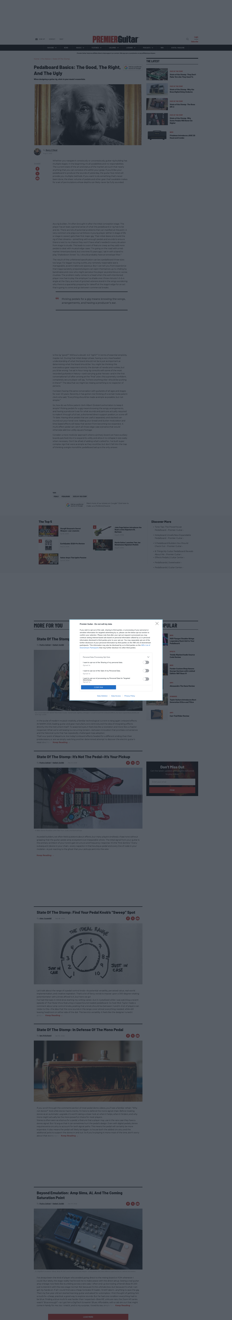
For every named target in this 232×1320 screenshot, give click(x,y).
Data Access (116, 696)
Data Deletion (102, 696)
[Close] (158, 624)
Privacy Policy (129, 696)
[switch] (146, 662)
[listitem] (116, 657)
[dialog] (116, 660)
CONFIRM (98, 687)
